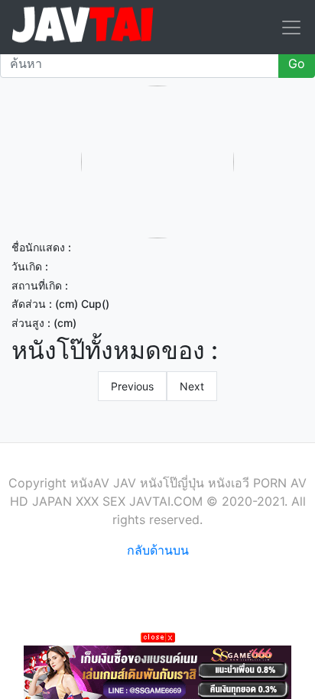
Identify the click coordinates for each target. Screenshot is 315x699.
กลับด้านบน (158, 550)
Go (296, 63)
